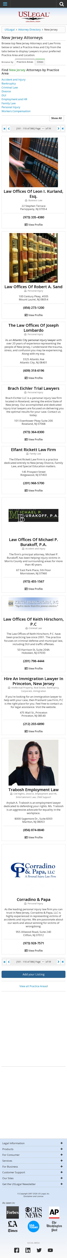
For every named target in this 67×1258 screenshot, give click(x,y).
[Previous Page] (8, 128)
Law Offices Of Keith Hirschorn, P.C (33, 621)
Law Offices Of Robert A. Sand (33, 286)
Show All (56, 118)
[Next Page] (58, 128)
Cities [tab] (40, 61)
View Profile (35, 224)
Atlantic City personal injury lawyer (34, 340)
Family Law (9, 103)
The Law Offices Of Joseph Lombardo (33, 327)
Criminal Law (10, 87)
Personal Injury (11, 107)
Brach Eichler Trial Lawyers (33, 388)
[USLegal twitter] (39, 1250)
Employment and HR (14, 99)
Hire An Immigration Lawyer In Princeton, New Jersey (33, 681)
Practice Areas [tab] (25, 61)
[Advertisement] (33, 1027)
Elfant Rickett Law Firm (33, 449)
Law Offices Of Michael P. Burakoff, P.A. (33, 542)
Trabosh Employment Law (33, 789)
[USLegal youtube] (50, 1250)
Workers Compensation (16, 111)
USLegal (10, 29)
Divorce (6, 91)
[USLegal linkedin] (27, 1250)
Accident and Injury (14, 79)
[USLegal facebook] (16, 1250)
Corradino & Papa (33, 899)
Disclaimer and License (33, 1196)
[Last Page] (63, 128)
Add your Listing (34, 974)
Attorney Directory (29, 29)
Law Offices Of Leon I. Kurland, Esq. (33, 193)
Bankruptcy (9, 83)
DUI (4, 95)
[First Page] (4, 128)
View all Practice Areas (33, 986)
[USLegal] (33, 12)
